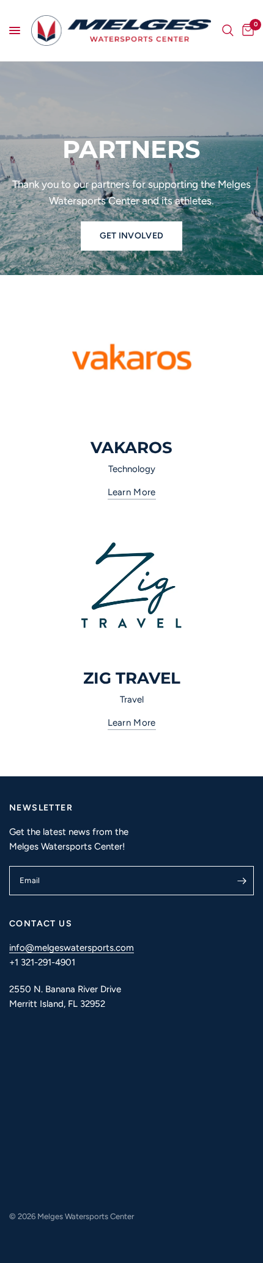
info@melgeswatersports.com (71, 947)
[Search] (228, 30)
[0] (246, 30)
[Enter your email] (241, 880)
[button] (131, 236)
